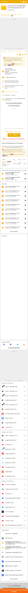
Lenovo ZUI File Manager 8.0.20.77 (12, 204)
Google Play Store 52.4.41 (10, 400)
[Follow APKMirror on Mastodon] (10, 345)
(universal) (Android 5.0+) (6, 15)
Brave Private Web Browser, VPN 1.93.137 (14, 525)
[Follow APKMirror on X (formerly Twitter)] (4, 345)
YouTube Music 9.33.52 (10, 467)
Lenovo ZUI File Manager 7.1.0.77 (12, 222)
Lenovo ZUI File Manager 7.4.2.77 (12, 213)
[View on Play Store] (20, 55)
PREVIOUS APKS (18, 51)
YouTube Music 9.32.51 (10, 476)
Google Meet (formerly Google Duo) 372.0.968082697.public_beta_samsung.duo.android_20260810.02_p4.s (15, 543)
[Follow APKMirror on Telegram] (17, 345)
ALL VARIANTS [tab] (10, 51)
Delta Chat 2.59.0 (9, 538)
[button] (17, 55)
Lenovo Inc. (12, 10)
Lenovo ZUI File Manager (12, 14)
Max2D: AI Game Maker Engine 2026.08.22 (14, 575)
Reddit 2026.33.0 (8, 471)
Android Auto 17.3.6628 (10, 449)
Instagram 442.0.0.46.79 (10, 453)
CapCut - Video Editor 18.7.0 (11, 404)
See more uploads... (14, 231)
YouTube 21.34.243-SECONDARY (12, 516)
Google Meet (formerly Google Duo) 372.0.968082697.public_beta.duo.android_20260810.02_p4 (15, 548)
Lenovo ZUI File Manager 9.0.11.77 (12, 191)
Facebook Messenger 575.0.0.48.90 (12, 498)
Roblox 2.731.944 (9, 418)
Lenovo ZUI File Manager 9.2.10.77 (12, 195)
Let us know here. (16, 585)
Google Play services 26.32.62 (11, 489)
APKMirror (5, 1)
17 (10, 95)
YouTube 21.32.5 (8, 427)
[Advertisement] (14, 34)
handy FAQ (4, 147)
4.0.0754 (20, 14)
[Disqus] (14, 288)
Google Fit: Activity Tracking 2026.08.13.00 (14, 557)
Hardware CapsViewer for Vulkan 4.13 (13, 570)
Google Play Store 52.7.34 (10, 409)
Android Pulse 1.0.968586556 (11, 533)
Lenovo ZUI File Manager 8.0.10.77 (12, 209)
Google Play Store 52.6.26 (10, 422)
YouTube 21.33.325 (9, 520)
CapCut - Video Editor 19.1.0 (11, 391)
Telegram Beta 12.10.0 (10, 507)
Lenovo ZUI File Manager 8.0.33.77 (12, 200)
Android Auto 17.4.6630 (10, 462)
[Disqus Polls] (14, 254)
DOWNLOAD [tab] (4, 51)
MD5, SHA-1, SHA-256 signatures (11, 91)
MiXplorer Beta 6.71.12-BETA (11, 566)
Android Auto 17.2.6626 (10, 458)
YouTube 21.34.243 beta (10, 484)
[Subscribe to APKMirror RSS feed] (24, 345)
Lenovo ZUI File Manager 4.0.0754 (12, 227)
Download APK (15, 135)
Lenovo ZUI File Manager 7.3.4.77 (12, 218)
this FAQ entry (17, 152)
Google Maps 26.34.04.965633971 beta (13, 552)
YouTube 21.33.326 (9, 502)
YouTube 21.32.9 (8, 493)
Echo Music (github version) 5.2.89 (12, 413)
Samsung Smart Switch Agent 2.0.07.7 (13, 561)
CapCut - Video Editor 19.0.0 (11, 395)
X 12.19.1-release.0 (9, 511)
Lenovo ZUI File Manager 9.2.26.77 (12, 186)
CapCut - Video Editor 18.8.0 (11, 386)
